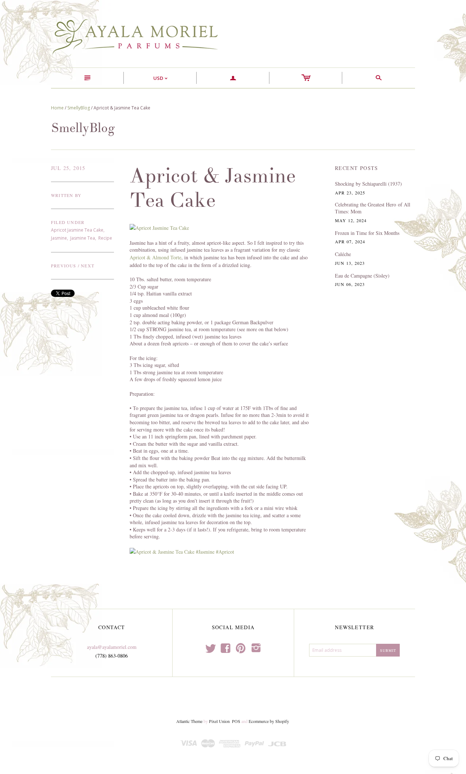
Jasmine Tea (82, 238)
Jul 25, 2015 (68, 168)
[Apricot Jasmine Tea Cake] (159, 227)
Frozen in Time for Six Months (367, 232)
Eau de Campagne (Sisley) (362, 275)
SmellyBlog (78, 108)
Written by (66, 195)
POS (236, 721)
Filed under (67, 222)
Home (57, 108)
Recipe (105, 238)
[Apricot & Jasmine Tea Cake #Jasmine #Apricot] (182, 551)
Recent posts (356, 168)
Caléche (343, 254)
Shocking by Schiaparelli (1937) (368, 183)
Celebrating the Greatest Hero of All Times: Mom (372, 208)
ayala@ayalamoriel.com (112, 646)
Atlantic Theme (189, 721)
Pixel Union (219, 721)
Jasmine (59, 238)
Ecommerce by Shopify (269, 721)
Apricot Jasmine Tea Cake (77, 230)
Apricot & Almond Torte (155, 257)
